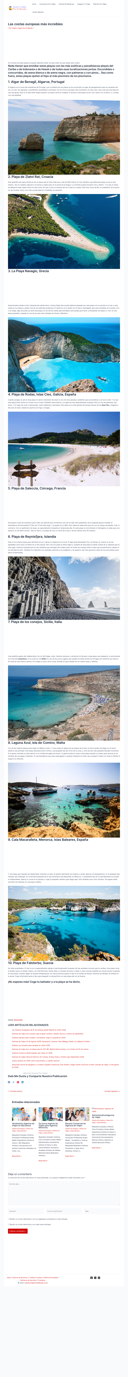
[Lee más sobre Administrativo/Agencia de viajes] (104, 1110)
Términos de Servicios (28, 1280)
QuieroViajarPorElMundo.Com (36, 1283)
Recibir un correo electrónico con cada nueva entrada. (30, 1224)
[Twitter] (13, 1082)
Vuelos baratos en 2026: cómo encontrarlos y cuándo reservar (36, 1061)
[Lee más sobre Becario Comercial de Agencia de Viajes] (77, 1114)
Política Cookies (36, 1278)
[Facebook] (9, 1082)
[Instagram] (95, 1278)
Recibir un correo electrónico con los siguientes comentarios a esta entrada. (39, 1219)
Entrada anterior (15, 1091)
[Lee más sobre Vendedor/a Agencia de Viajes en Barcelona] (24, 1114)
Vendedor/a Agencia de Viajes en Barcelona (23, 1124)
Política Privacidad (51, 1278)
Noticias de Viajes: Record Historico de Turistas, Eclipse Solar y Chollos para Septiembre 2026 (48, 1057)
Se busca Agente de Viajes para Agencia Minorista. (48, 1125)
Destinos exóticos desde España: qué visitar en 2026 (32, 1053)
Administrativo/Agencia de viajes (103, 1116)
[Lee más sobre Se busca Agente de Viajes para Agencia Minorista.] (51, 1114)
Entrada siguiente (112, 1091)
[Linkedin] (23, 1082)
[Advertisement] (64, 47)
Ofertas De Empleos (18, 1128)
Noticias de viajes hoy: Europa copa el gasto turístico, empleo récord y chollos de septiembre (47, 1034)
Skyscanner (18, 1020)
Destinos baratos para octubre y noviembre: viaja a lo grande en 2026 (38, 1038)
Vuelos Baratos (21, 1131)
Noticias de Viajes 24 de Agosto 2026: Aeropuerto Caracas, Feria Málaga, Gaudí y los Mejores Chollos (51, 1041)
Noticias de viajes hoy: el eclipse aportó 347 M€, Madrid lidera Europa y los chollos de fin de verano (50, 1049)
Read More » (17, 1156)
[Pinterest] (18, 1082)
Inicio (9, 1278)
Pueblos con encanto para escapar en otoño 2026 (31, 1045)
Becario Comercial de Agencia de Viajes (75, 1124)
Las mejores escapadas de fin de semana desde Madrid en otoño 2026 (39, 1030)
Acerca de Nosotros (20, 1278)
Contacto (41, 1280)
